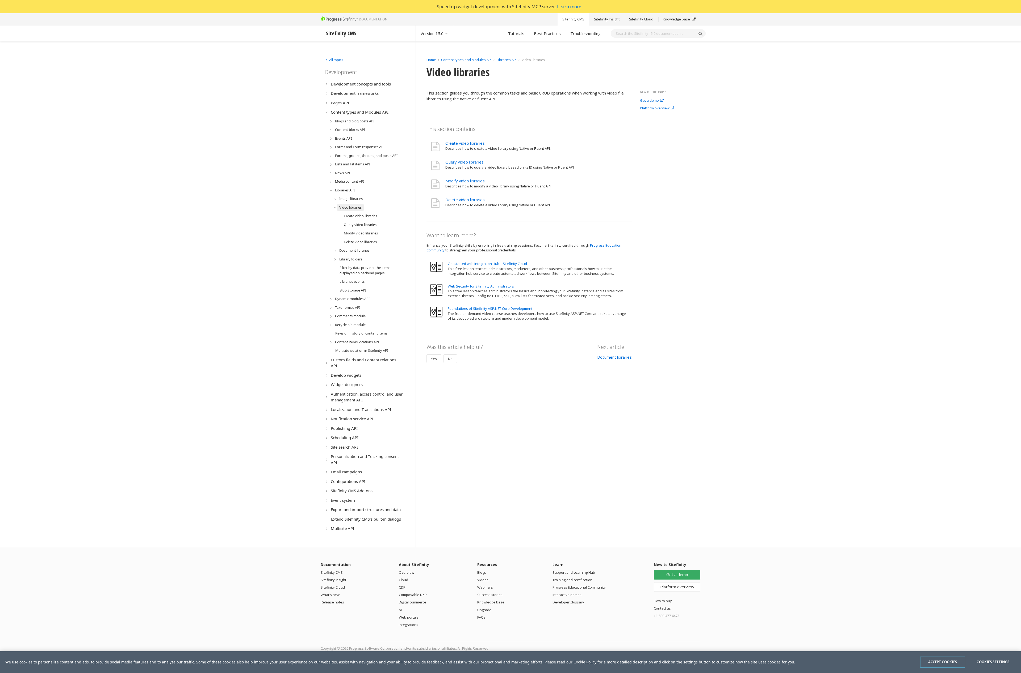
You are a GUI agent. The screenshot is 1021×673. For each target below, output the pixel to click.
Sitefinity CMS (573, 19)
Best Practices (547, 33)
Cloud (403, 579)
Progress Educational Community (579, 587)
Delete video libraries (465, 199)
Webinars (485, 587)
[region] (510, 662)
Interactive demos (567, 594)
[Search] (700, 33)
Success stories (490, 594)
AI (400, 609)
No (450, 358)
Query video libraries (464, 162)
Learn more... (570, 6)
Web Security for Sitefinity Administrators (481, 286)
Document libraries (614, 357)
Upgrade (484, 609)
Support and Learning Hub (574, 572)
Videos (482, 579)
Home (431, 59)
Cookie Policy (585, 662)
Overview (406, 572)
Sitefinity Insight (607, 19)
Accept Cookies (942, 661)
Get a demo (649, 100)
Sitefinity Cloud (641, 19)
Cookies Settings (993, 661)
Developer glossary (568, 602)
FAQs (481, 617)
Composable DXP (413, 594)
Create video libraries (465, 143)
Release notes (332, 602)
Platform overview (654, 108)
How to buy (663, 600)
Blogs (481, 572)
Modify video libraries (465, 180)
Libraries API (507, 59)
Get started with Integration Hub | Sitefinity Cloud (487, 263)
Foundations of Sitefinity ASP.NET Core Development (490, 308)
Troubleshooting (585, 33)
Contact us (662, 608)
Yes (434, 358)
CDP (402, 587)
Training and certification (572, 579)
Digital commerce (412, 602)
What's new (330, 594)
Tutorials (516, 33)
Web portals (409, 617)
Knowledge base (677, 19)
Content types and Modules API (466, 59)
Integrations (408, 624)
